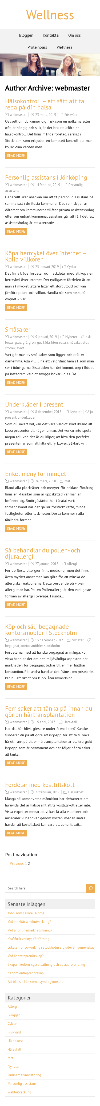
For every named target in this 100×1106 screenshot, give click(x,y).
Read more (16, 155)
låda (46, 342)
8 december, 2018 (48, 412)
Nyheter (71, 337)
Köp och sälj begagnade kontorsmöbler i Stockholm (41, 630)
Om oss (74, 35)
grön (32, 342)
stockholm (52, 645)
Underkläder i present (34, 404)
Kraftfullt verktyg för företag (28, 939)
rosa (62, 342)
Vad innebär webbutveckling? (29, 921)
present (10, 417)
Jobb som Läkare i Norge (26, 913)
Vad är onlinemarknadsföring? (30, 930)
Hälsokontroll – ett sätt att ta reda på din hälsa (44, 104)
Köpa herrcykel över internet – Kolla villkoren (45, 256)
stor (85, 342)
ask (88, 337)
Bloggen (26, 35)
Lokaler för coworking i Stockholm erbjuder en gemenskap (51, 947)
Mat (67, 481)
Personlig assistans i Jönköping (46, 177)
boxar (9, 342)
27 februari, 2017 (47, 792)
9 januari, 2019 (46, 337)
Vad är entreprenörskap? (25, 956)
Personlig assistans (22, 1083)
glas (18, 342)
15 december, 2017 (49, 640)
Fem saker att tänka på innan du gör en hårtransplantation (48, 711)
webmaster (18, 114)
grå (25, 342)
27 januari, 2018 (46, 564)
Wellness (50, 14)
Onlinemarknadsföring (24, 1075)
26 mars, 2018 (45, 481)
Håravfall (70, 722)
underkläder (26, 417)
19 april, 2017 (45, 722)
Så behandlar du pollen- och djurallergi (42, 553)
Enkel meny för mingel (35, 474)
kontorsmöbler (32, 645)
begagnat (12, 645)
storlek (10, 348)
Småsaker (17, 329)
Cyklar (71, 266)
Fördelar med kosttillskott (40, 785)
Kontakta (51, 35)
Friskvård (71, 114)
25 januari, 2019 (47, 266)
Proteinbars (37, 47)
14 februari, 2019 (47, 185)
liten (54, 342)
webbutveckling (19, 1092)
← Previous (14, 863)
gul (39, 342)
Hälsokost (75, 792)
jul (92, 412)
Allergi (72, 564)
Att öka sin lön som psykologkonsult (35, 981)
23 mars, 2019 (45, 114)
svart (20, 348)
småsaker (74, 342)
